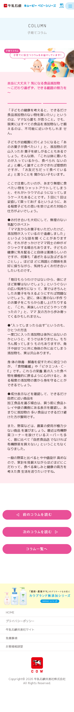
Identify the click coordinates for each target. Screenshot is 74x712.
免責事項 (11, 638)
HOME (10, 612)
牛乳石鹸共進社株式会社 (50, 679)
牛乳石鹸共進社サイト (20, 630)
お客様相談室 (14, 646)
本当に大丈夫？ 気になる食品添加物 (37, 88)
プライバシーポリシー (20, 621)
